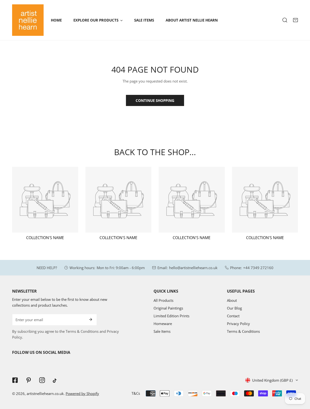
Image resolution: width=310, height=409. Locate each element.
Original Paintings (168, 308)
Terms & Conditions (243, 331)
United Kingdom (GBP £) (272, 380)
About (232, 300)
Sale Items (162, 331)
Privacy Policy (238, 323)
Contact (233, 315)
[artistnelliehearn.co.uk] (28, 20)
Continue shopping (155, 100)
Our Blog (234, 308)
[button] (295, 20)
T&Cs (136, 393)
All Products (163, 300)
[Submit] (90, 319)
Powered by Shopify (82, 393)
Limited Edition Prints (171, 315)
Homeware (163, 323)
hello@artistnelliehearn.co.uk (193, 267)
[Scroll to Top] (301, 383)
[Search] (284, 20)
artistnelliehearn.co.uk (45, 393)
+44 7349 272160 (258, 267)
